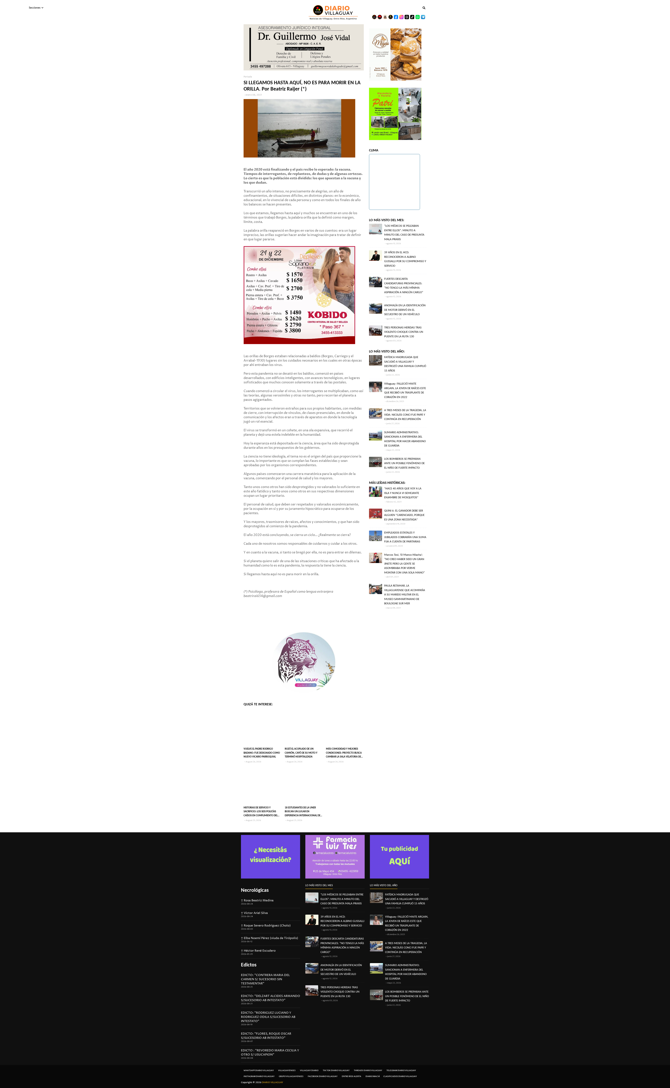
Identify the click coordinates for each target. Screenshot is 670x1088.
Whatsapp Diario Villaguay (259, 1070)
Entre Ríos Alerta (351, 1076)
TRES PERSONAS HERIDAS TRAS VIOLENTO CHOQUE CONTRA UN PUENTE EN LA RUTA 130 (403, 332)
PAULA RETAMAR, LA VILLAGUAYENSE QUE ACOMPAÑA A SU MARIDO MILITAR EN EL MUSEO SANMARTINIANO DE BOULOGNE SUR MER (404, 594)
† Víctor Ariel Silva (254, 913)
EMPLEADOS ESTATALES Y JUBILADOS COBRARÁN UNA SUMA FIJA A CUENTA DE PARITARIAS (405, 537)
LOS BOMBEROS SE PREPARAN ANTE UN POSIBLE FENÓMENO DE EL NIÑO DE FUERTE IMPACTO (404, 463)
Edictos (248, 965)
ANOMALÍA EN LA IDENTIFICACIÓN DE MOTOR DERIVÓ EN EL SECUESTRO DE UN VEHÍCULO (405, 310)
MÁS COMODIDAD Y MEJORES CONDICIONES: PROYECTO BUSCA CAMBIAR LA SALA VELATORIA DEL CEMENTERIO (344, 753)
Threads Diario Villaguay (368, 1070)
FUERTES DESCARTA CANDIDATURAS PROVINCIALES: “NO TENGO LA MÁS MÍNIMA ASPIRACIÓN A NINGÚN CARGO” (403, 285)
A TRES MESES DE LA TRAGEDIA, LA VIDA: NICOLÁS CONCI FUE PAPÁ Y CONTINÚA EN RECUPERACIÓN (405, 415)
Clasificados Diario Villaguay (400, 1076)
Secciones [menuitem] (34, 7)
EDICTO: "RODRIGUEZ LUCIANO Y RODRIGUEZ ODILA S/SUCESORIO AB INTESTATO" (268, 1017)
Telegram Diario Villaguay (401, 1070)
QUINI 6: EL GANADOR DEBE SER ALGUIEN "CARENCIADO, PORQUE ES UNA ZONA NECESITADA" (404, 515)
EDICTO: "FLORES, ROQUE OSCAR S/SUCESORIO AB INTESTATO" (266, 1036)
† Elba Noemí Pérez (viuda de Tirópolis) (269, 938)
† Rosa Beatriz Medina (257, 900)
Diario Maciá (373, 1076)
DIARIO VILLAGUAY (272, 1082)
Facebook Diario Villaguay (322, 1076)
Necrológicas (255, 890)
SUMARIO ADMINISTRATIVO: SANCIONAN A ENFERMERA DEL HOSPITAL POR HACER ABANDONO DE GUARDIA (405, 439)
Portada (248, 76)
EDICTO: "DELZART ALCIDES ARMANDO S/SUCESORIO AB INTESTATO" (270, 998)
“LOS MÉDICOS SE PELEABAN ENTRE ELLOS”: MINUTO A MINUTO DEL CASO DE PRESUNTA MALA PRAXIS (404, 232)
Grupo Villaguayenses (291, 1076)
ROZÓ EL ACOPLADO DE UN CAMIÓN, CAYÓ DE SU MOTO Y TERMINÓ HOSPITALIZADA (301, 753)
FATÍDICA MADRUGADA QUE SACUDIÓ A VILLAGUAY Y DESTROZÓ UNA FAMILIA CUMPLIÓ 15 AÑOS (405, 364)
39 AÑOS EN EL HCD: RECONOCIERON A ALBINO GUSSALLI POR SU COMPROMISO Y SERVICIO (405, 259)
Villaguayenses (287, 1070)
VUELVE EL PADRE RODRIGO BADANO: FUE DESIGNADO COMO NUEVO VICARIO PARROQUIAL (262, 753)
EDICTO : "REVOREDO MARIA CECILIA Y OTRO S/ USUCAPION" (270, 1052)
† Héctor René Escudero (258, 951)
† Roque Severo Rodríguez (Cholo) (266, 926)
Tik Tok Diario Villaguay (336, 1070)
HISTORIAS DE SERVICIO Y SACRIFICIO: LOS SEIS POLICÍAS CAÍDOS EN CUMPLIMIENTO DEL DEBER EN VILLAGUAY (261, 812)
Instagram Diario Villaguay (259, 1076)
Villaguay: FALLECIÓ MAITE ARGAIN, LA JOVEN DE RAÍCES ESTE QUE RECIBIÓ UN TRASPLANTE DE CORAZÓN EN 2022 (405, 390)
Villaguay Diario (309, 1070)
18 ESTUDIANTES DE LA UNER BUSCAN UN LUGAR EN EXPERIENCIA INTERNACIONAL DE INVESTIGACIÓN (302, 812)
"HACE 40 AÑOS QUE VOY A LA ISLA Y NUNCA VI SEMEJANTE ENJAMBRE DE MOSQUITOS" (402, 493)
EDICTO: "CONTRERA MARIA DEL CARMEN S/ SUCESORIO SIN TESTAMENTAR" (265, 979)
